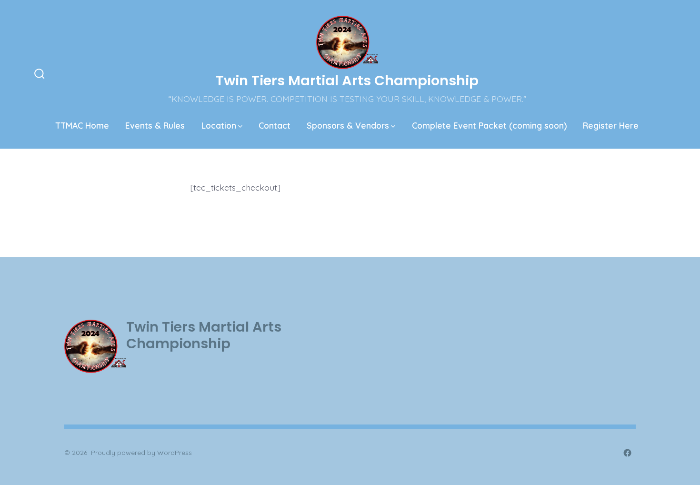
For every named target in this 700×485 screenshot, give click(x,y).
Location (218, 125)
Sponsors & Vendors (348, 125)
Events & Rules (155, 125)
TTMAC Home (82, 125)
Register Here (611, 125)
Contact (274, 125)
